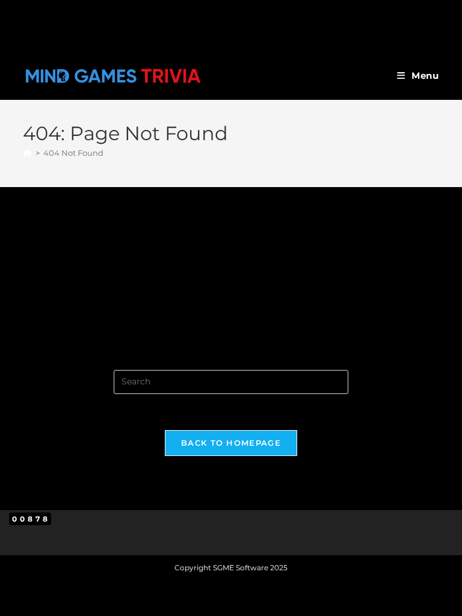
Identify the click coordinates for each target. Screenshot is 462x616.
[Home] (27, 153)
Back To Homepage (231, 443)
